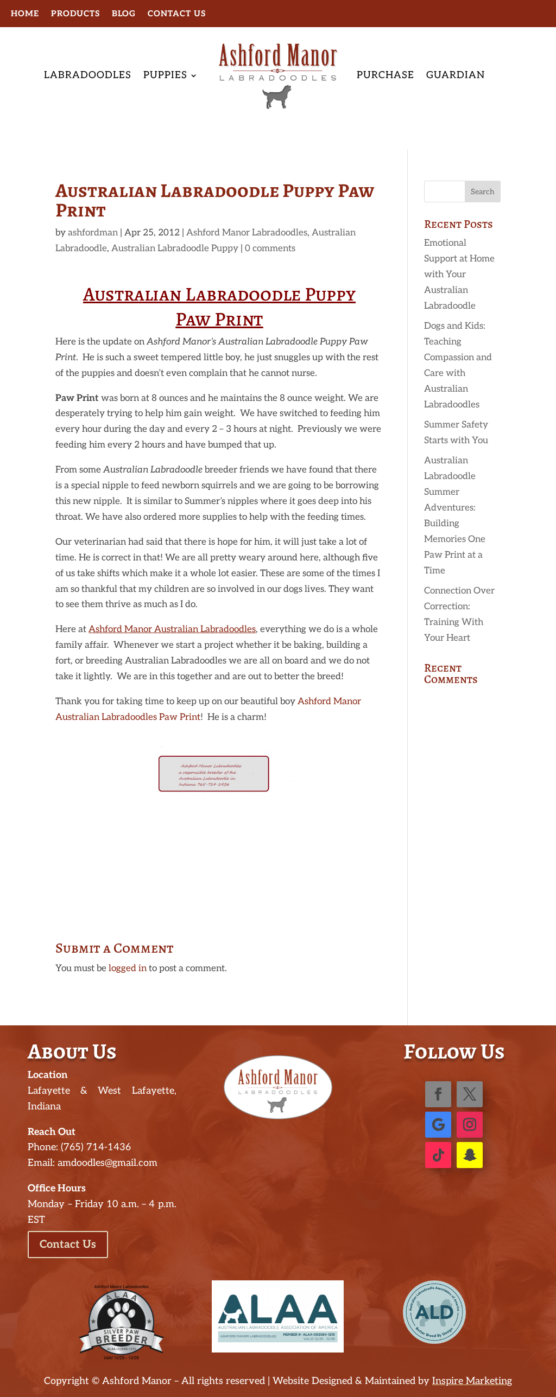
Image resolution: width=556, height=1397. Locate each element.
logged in (128, 968)
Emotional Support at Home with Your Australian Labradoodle (459, 274)
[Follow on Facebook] (438, 1094)
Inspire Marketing (472, 1381)
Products (75, 14)
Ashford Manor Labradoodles (246, 232)
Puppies (165, 75)
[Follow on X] (470, 1094)
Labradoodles (87, 75)
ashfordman (93, 232)
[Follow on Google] (438, 1125)
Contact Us (177, 14)
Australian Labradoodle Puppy (174, 248)
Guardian (455, 75)
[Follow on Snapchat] (470, 1155)
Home (25, 14)
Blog (124, 14)
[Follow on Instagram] (470, 1125)
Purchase (385, 75)
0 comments (270, 248)
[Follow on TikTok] (438, 1155)
